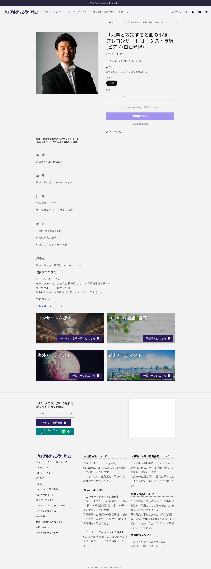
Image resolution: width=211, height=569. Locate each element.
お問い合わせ (43, 527)
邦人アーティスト (45, 500)
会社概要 (40, 516)
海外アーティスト (45, 494)
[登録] (70, 413)
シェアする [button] (115, 132)
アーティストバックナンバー (50, 505)
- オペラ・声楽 (43, 472)
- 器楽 (39, 483)
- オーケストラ (43, 467)
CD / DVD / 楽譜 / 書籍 (47, 489)
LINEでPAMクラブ (49, 431)
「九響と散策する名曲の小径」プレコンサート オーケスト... (153, 22)
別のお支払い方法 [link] (140, 123)
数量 (108, 90)
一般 (113, 84)
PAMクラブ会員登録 (51, 422)
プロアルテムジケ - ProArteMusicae (108, 567)
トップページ (117, 22)
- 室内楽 (40, 478)
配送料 (113, 72)
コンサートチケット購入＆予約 (52, 462)
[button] (57, 12)
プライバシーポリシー (47, 532)
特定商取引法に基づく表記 (49, 521)
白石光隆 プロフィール (49, 305)
